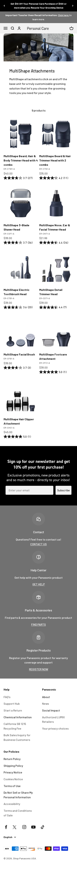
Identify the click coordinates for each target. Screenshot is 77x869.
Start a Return (13, 710)
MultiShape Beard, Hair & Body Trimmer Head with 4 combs (21, 160)
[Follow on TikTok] (42, 827)
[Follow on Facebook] (6, 827)
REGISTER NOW (38, 669)
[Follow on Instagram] (24, 827)
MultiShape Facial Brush (19, 354)
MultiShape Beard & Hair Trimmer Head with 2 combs (55, 160)
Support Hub (12, 703)
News (45, 703)
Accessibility (12, 803)
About (46, 697)
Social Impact (51, 710)
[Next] (72, 6)
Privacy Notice (13, 772)
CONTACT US (38, 544)
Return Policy (12, 759)
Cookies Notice (13, 779)
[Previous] (4, 6)
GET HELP (38, 584)
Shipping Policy (13, 765)
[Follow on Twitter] (15, 827)
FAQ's (7, 697)
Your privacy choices (55, 728)
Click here (63, 15)
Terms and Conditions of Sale (18, 813)
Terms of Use (12, 786)
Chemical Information (18, 717)
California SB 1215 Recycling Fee (15, 726)
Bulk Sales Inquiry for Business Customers (17, 737)
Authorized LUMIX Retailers (53, 719)
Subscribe (63, 490)
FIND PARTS (38, 624)
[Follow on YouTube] (33, 827)
